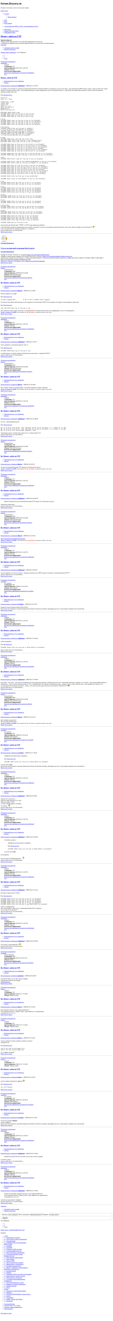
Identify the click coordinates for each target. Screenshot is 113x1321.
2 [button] (4, 57)
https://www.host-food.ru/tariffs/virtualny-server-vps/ (57, 256)
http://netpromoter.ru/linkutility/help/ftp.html (13, 538)
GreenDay (4, 581)
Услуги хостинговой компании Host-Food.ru (18, 248)
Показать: (5, 1214)
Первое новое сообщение (8, 52)
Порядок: (46, 1214)
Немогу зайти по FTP (11, 36)
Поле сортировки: (24, 1214)
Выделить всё (8, 95)
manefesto (3, 953)
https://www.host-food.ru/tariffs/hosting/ (38, 254)
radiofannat (4, 63)
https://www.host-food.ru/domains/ (35, 261)
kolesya (3, 989)
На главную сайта (6, 1313)
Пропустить (4, 11)
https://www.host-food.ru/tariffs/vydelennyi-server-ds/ (16, 259)
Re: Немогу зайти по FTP (10, 283)
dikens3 (3, 268)
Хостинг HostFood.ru (7, 243)
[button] (6, 58)
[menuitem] (12, 17)
